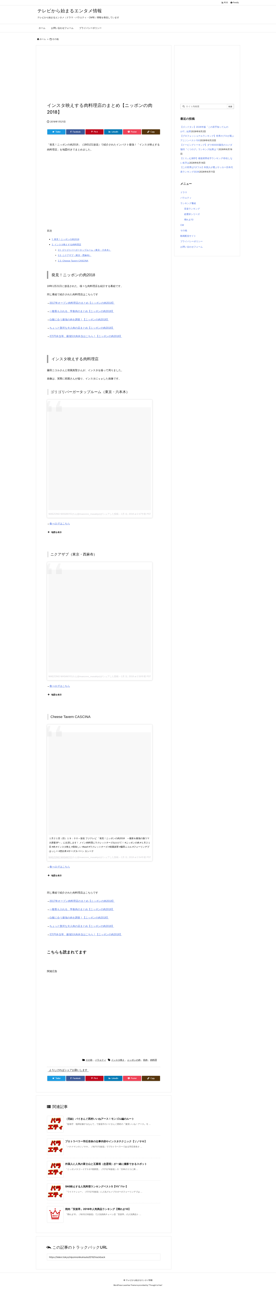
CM (182, 225)
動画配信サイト (188, 235)
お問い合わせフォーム (191, 246)
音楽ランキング (192, 208)
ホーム (43, 39)
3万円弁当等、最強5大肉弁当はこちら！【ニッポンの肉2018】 (86, 336)
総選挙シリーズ (192, 214)
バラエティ (100, 1060)
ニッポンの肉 (134, 1060)
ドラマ (183, 192)
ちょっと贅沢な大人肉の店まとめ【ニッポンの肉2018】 (82, 327)
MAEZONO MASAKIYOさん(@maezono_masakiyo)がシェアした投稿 (84, 514)
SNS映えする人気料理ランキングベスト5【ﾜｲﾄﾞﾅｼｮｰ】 (96, 1186)
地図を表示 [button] (56, 532)
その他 (55, 39)
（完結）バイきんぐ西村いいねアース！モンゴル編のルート (99, 1118)
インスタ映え (118, 1060)
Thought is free (155, 1285)
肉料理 (153, 1060)
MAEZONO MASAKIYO (60, 857)
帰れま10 (188, 219)
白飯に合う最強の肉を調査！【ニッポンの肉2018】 (79, 319)
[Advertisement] (103, 74)
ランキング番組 (188, 203)
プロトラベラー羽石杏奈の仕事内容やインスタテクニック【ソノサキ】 (106, 1141)
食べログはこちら (60, 523)
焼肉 (145, 1060)
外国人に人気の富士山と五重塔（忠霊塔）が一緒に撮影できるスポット (106, 1163)
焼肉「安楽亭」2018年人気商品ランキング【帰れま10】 (98, 1209)
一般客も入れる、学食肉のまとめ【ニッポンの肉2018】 (82, 311)
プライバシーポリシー (191, 241)
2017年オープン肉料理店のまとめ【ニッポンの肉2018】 (82, 303)
